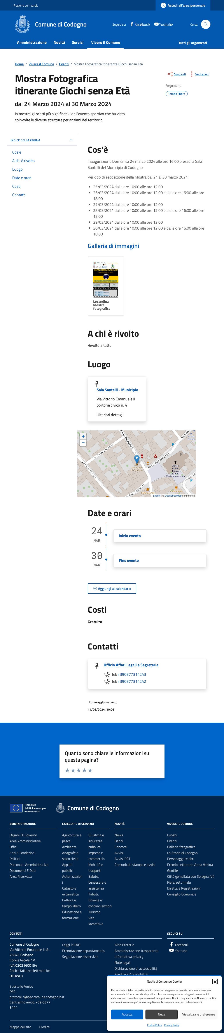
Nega (161, 1014)
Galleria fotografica (181, 846)
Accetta (127, 1014)
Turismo (94, 911)
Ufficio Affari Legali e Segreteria (131, 665)
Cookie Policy (154, 1025)
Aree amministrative (25, 841)
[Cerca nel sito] (205, 24)
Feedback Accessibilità (131, 974)
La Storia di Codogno (182, 852)
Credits (44, 1026)
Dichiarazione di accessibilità (136, 968)
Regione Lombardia (26, 5)
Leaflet (156, 495)
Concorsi (121, 846)
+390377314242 (132, 681)
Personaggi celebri (180, 858)
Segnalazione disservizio (80, 956)
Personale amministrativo (29, 864)
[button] (215, 981)
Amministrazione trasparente (136, 950)
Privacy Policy (171, 1025)
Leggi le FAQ (71, 944)
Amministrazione (32, 42)
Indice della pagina (25, 140)
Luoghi (172, 835)
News (119, 835)
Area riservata (21, 876)
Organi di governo (23, 835)
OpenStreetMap (173, 495)
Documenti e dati (23, 870)
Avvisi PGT (122, 858)
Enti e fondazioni (22, 852)
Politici (15, 858)
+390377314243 (132, 674)
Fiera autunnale (179, 882)
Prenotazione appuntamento (83, 950)
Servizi (78, 42)
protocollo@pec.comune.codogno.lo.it (37, 996)
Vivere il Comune (105, 42)
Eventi (172, 841)
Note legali (123, 962)
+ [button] (83, 436)
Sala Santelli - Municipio (117, 390)
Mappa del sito (20, 1026)
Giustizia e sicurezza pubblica (96, 840)
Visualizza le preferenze (198, 1014)
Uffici (13, 846)
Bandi (119, 841)
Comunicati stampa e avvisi (135, 864)
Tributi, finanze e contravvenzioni (100, 900)
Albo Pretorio (124, 944)
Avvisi (119, 852)
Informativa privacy (129, 956)
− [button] (83, 443)
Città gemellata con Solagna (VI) (190, 876)
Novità (59, 42)
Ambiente (69, 846)
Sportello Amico (21, 986)
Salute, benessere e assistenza (97, 882)
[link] (183, 5)
